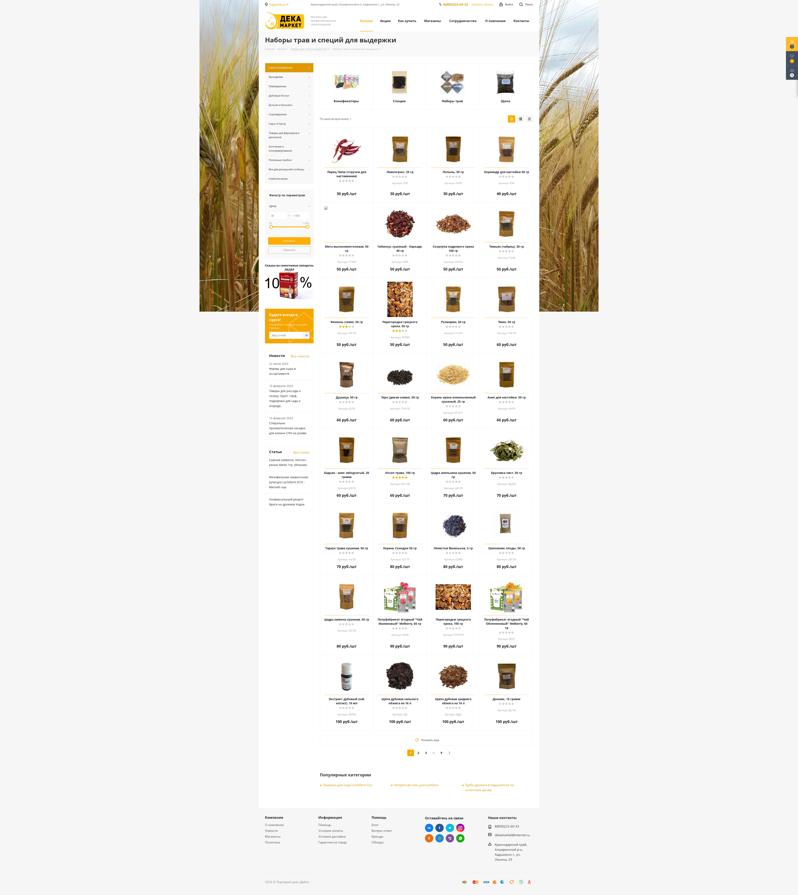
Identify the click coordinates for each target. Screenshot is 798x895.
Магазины (273, 836)
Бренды (377, 836)
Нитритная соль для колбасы (416, 785)
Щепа (505, 101)
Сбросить (289, 250)
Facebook (439, 828)
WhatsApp (460, 838)
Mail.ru (439, 838)
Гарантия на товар (332, 842)
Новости (271, 831)
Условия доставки (332, 836)
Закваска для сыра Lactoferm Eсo (347, 785)
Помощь (324, 825)
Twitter (450, 828)
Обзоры (378, 842)
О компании (274, 825)
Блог (375, 825)
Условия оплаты (330, 831)
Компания (274, 817)
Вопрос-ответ (382, 831)
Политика (272, 842)
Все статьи (301, 452)
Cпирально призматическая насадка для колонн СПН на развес (288, 428)
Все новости (300, 356)
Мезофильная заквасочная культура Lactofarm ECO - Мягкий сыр (288, 482)
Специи (399, 101)
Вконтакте (429, 828)
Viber (450, 838)
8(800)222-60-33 (455, 4)
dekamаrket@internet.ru (512, 835)
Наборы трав (452, 101)
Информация (330, 817)
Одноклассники (429, 838)
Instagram (460, 828)
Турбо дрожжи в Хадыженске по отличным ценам (489, 787)
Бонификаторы (346, 101)
